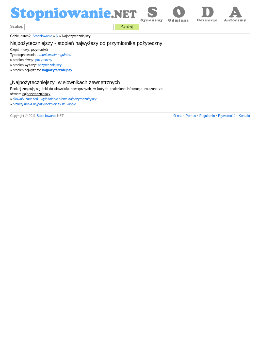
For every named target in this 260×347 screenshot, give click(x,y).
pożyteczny (43, 60)
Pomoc (191, 116)
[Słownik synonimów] (151, 15)
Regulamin (207, 116)
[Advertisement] (207, 74)
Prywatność (226, 116)
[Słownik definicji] (207, 15)
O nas (177, 116)
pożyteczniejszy (50, 65)
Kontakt (244, 116)
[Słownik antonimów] (235, 15)
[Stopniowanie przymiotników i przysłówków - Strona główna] (73, 15)
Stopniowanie (42, 36)
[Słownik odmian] (179, 15)
